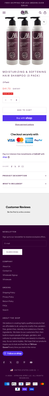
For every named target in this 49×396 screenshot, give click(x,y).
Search (5, 310)
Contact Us (7, 271)
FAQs (5, 305)
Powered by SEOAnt (24, 145)
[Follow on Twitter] (10, 362)
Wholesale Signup (10, 275)
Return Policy (8, 301)
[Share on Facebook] (12, 166)
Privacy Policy (8, 297)
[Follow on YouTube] (31, 362)
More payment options (24, 124)
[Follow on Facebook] (4, 362)
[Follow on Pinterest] (24, 362)
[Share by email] (23, 166)
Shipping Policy (9, 292)
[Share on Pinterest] (19, 166)
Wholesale (7, 279)
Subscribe (12, 252)
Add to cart (24, 110)
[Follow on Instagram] (17, 362)
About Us (6, 266)
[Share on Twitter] (15, 166)
